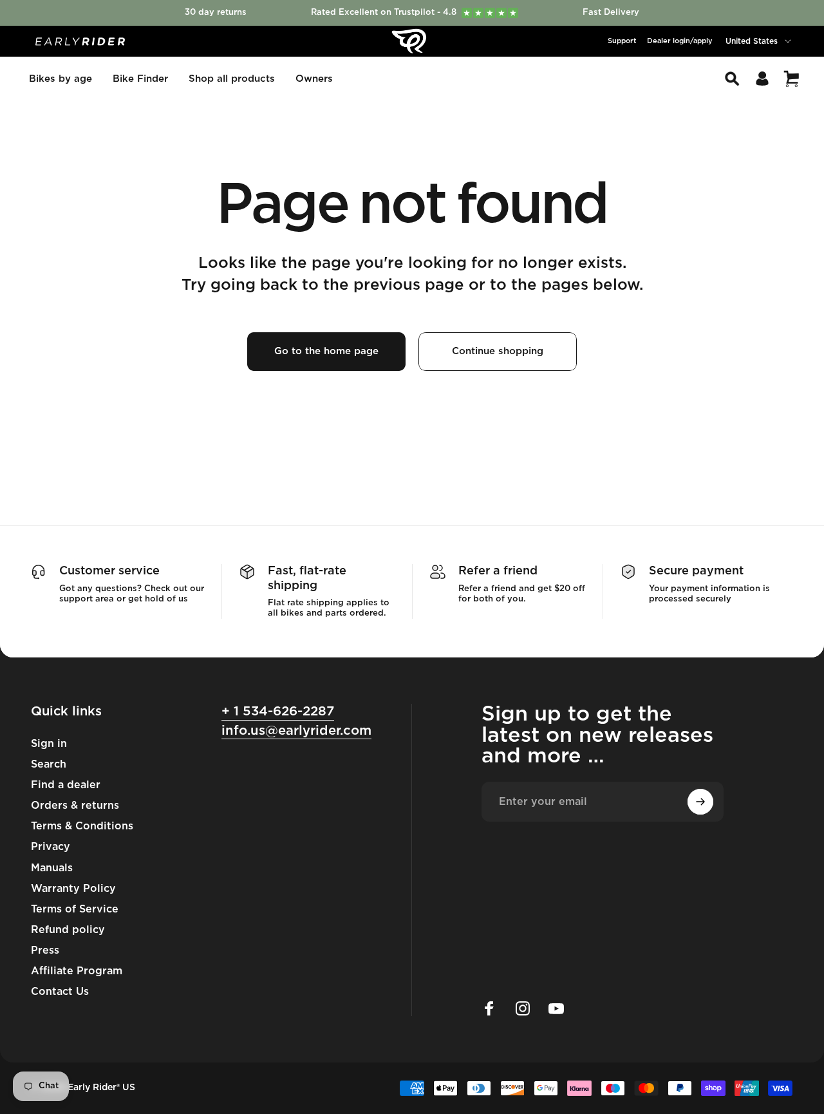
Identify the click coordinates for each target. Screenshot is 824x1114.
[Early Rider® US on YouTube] (556, 1008)
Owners (314, 79)
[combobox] (759, 41)
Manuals (52, 868)
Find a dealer (65, 785)
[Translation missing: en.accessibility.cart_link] (791, 78)
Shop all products (232, 79)
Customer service (109, 571)
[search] (732, 78)
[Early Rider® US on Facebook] (489, 1008)
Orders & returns (75, 805)
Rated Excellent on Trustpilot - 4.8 (413, 12)
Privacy (50, 847)
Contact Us (60, 992)
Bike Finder (140, 79)
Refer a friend (498, 571)
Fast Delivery (611, 12)
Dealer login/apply (680, 40)
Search (48, 764)
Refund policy (68, 930)
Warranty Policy (73, 888)
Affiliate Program (76, 971)
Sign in (49, 744)
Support (622, 40)
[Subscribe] (700, 802)
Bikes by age (60, 79)
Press (45, 950)
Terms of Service (74, 909)
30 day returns (216, 12)
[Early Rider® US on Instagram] (522, 1008)
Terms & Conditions (82, 826)
